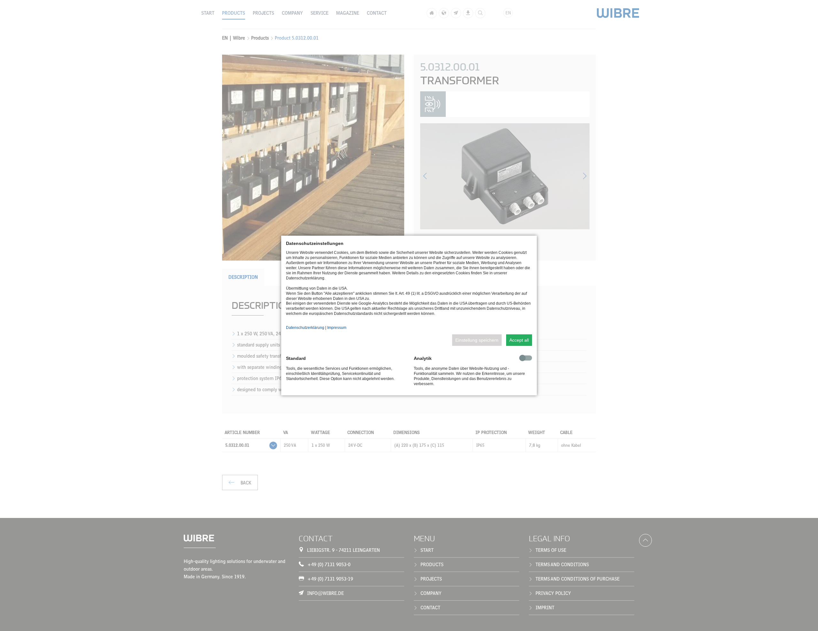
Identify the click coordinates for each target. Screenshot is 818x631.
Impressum (336, 327)
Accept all (519, 340)
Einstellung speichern (476, 340)
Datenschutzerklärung (305, 327)
